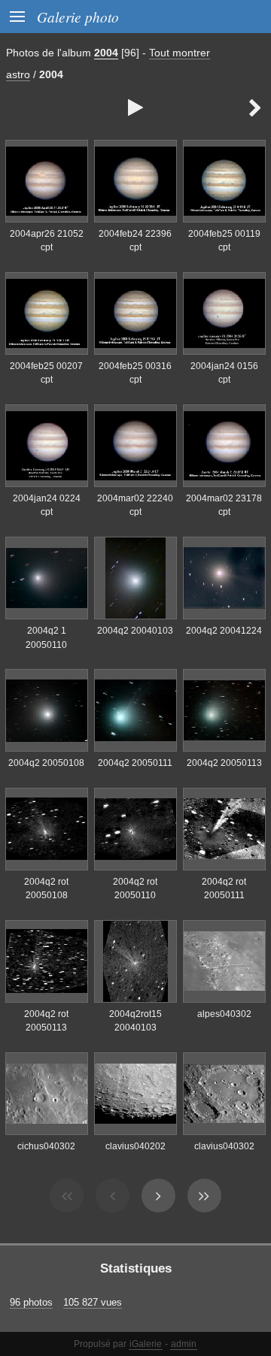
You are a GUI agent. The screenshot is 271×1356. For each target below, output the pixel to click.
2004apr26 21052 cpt (47, 241)
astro (18, 74)
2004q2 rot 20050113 (46, 1021)
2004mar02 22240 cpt (135, 505)
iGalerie (145, 1343)
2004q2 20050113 (224, 762)
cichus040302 (46, 1146)
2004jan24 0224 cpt (47, 505)
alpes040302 (224, 1014)
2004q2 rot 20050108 (46, 888)
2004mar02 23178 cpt (224, 505)
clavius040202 (135, 1146)
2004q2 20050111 (135, 762)
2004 (106, 53)
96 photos (31, 1302)
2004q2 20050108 (46, 762)
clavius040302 (224, 1146)
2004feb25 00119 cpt (224, 241)
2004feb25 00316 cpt (135, 373)
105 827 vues (92, 1302)
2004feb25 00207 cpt (46, 373)
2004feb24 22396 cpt (135, 241)
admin (183, 1343)
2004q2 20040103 (135, 630)
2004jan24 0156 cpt (224, 373)
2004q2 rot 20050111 (224, 888)
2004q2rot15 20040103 (135, 1021)
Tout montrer (179, 53)
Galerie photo (78, 16)
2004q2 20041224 (224, 630)
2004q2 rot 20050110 (135, 888)
